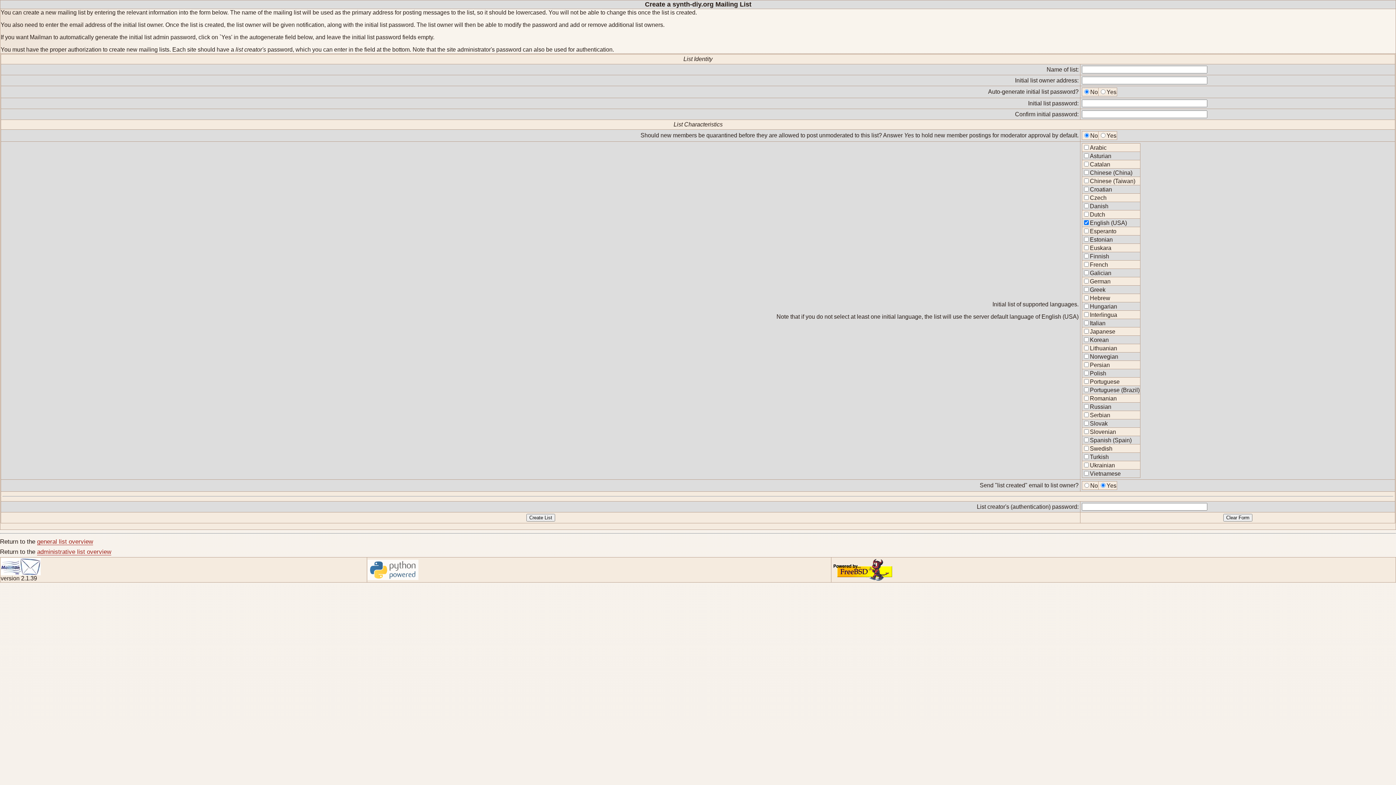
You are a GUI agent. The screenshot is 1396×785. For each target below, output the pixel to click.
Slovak (1099, 423)
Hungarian (1103, 306)
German (1100, 281)
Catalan (1100, 164)
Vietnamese (1105, 474)
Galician (1100, 273)
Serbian (1100, 415)
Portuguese (1105, 382)
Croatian (1101, 189)
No (1094, 92)
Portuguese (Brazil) (1115, 390)
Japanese (1102, 332)
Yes (1111, 92)
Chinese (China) (1111, 173)
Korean (1099, 340)
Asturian (1100, 156)
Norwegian (1104, 357)
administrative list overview (74, 551)
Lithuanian (1103, 348)
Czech (1098, 198)
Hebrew (1100, 298)
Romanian (1103, 398)
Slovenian (1103, 432)
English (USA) (1108, 223)
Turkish (1099, 457)
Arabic (1098, 148)
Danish (1099, 206)
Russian (1100, 407)
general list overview (65, 541)
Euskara (1100, 248)
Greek (1098, 290)
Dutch (1097, 215)
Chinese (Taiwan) (1112, 181)
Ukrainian (1102, 465)
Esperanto (1103, 231)
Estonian (1101, 240)
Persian (1100, 365)
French (1099, 265)
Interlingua (1103, 315)
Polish (1098, 373)
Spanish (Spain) (1111, 440)
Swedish (1101, 449)
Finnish (1099, 256)
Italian (1098, 323)
